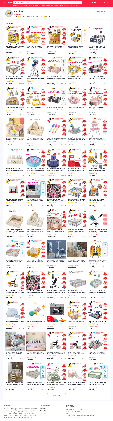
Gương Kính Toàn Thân (35, 5)
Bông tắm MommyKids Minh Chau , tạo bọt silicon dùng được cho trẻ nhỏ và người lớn (36, 323)
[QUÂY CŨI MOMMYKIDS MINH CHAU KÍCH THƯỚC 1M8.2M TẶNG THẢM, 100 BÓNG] (36, 372)
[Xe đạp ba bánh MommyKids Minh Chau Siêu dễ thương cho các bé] (15, 280)
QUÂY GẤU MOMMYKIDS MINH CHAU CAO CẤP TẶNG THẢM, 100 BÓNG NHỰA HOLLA (97, 48)
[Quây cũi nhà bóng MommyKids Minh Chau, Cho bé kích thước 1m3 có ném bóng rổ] (77, 158)
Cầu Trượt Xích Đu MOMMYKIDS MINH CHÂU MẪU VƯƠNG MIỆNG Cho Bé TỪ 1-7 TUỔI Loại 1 (76, 384)
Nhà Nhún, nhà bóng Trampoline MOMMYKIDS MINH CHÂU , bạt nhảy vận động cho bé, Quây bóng (15, 200)
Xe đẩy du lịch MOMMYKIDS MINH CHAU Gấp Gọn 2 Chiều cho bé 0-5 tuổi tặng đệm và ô (98, 231)
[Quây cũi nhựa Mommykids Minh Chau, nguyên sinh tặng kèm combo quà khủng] (56, 35)
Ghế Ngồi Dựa (76, 5)
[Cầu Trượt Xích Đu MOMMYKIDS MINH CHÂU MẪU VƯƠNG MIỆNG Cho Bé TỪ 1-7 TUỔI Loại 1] (77, 372)
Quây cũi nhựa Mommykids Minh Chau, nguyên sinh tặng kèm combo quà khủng (56, 48)
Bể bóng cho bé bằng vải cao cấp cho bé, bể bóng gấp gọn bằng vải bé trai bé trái (36, 170)
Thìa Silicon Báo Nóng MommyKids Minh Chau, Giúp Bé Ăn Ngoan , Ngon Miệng (56, 139)
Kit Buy (80, 409)
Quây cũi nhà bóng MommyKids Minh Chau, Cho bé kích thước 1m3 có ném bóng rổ (76, 170)
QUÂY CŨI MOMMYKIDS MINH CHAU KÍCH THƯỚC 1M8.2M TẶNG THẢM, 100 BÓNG (36, 384)
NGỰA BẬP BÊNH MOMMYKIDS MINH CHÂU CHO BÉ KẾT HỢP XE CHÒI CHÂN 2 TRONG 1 (76, 139)
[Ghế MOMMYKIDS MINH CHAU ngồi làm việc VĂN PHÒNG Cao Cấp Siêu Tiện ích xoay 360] (15, 341)
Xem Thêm (56, 395)
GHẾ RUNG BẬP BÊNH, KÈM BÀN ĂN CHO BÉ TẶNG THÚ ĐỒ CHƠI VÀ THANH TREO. (56, 384)
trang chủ (43, 408)
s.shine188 (18, 14)
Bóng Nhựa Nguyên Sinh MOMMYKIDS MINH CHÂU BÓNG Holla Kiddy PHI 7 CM (55, 200)
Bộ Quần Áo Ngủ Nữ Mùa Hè (20, 5)
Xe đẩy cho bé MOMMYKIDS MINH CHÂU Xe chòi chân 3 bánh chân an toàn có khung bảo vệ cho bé (56, 353)
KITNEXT (77, 411)
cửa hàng (43, 410)
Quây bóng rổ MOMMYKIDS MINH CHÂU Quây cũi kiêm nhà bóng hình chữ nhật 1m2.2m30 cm (97, 323)
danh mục (43, 413)
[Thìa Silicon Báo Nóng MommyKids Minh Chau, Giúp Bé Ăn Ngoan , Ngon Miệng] (56, 127)
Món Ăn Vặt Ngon (58, 5)
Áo (71, 5)
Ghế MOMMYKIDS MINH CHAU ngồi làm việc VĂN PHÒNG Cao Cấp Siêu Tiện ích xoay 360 (14, 353)
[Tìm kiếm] (84, 2)
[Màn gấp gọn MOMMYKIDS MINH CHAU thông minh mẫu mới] (15, 311)
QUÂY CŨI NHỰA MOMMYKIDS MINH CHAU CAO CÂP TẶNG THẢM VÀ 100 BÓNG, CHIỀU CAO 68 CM (36, 353)
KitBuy (8, 2)
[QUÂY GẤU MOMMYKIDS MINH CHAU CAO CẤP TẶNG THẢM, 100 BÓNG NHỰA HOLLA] (98, 35)
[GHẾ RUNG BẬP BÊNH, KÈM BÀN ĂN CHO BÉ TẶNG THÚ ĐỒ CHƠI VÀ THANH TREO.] (56, 372)
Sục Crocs (66, 5)
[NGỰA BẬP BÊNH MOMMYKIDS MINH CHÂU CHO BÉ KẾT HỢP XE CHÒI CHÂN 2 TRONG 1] (77, 127)
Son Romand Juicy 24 (47, 5)
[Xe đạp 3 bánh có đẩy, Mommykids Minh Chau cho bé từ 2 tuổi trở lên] (77, 341)
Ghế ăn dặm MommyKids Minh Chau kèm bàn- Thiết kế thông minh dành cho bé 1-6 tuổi (97, 139)
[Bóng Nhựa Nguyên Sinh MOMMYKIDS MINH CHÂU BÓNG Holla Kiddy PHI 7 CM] (56, 188)
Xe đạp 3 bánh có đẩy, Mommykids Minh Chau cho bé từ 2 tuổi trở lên (77, 353)
